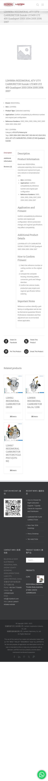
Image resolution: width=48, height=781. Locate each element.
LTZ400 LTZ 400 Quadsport (35, 138)
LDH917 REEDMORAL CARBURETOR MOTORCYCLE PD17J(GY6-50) (13, 453)
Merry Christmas (33, 534)
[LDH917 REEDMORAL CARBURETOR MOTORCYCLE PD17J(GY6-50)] (13, 432)
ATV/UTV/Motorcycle (19, 132)
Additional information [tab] (8, 159)
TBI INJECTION (33, 539)
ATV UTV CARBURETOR (18, 138)
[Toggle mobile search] (37, 4)
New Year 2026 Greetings (33, 526)
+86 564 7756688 (15, 587)
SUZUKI (8, 141)
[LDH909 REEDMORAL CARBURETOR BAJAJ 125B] (34, 384)
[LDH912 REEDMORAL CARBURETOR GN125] (13, 384)
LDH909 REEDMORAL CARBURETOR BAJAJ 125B (34, 402)
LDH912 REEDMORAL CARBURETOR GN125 (13, 402)
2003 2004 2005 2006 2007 (19, 135)
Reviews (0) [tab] (8, 167)
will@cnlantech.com (11, 599)
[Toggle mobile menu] (42, 4)
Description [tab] (8, 153)
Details (14, 416)
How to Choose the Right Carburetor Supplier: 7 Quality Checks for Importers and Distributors (35, 505)
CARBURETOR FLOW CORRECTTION (35, 518)
